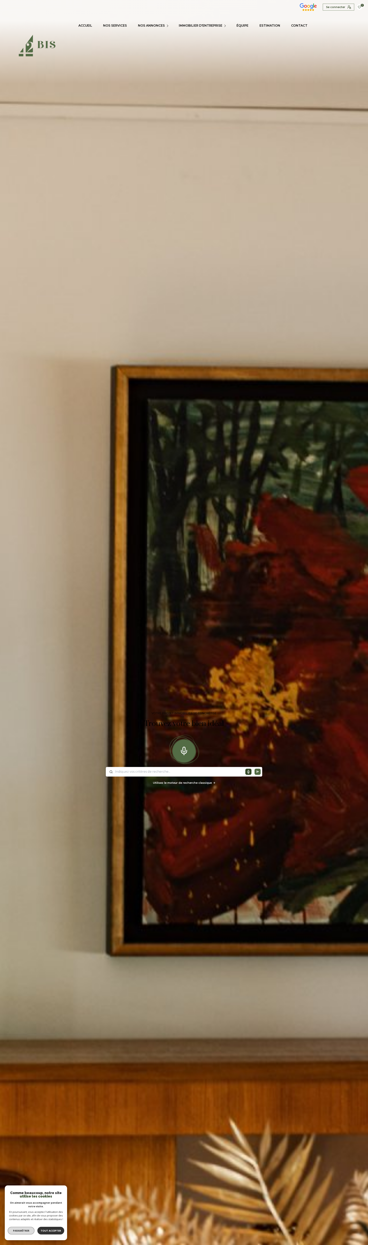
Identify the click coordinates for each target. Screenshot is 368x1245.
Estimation (270, 25)
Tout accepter (51, 1230)
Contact (299, 25)
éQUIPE (242, 25)
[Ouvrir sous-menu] (168, 26)
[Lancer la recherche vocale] (184, 750)
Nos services (115, 25)
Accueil (85, 25)
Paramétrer (21, 1230)
